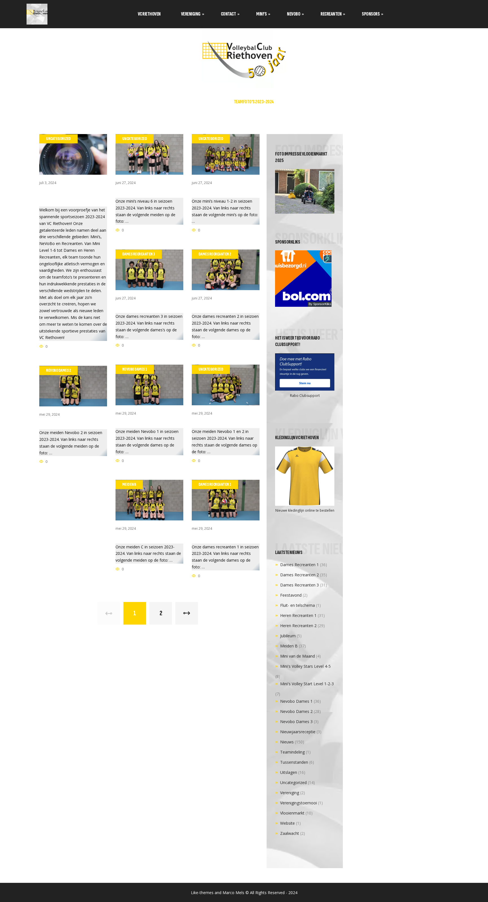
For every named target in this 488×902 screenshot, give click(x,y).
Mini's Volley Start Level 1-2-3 (307, 683)
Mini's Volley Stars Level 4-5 (305, 666)
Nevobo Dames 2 (296, 711)
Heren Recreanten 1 (298, 615)
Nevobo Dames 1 (296, 701)
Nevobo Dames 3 (296, 721)
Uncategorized (293, 782)
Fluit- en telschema (297, 605)
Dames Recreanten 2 (299, 574)
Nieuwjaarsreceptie (297, 731)
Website (287, 823)
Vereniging (289, 792)
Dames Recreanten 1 (299, 564)
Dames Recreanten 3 (299, 585)
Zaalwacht (289, 833)
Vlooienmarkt (292, 813)
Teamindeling (292, 752)
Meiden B (289, 646)
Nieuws (287, 742)
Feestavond (291, 595)
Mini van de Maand (297, 656)
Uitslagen (288, 772)
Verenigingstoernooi (298, 802)
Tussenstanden (294, 762)
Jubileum (288, 635)
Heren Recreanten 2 (298, 625)
